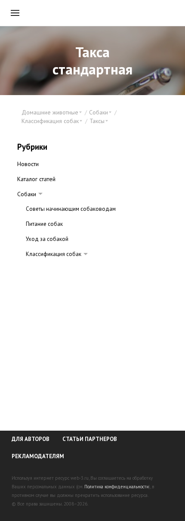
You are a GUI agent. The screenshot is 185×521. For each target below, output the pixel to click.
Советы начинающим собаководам (71, 209)
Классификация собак (53, 254)
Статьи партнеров (89, 439)
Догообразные (53, 269)
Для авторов (30, 439)
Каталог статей (36, 179)
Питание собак (44, 224)
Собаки (26, 194)
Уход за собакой (47, 239)
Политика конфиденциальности (116, 487)
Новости (28, 164)
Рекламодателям (38, 456)
